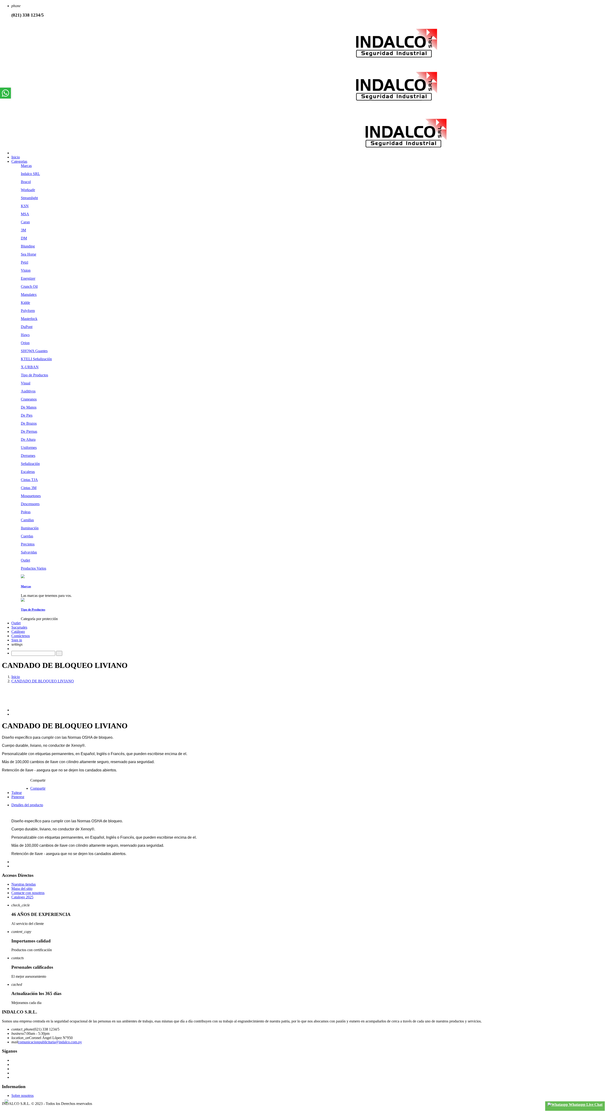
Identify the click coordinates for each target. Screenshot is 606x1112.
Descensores (30, 504)
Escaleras (28, 472)
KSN (25, 206)
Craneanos (29, 399)
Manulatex (29, 295)
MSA (25, 214)
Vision (26, 270)
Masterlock (29, 319)
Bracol (26, 182)
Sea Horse (28, 254)
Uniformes (29, 448)
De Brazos (29, 423)
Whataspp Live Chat (585, 1105)
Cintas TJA (29, 480)
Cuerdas (27, 536)
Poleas (26, 512)
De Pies (26, 415)
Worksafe (28, 190)
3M (23, 230)
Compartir (37, 788)
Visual (25, 383)
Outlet (25, 560)
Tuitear (16, 793)
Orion (25, 343)
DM (24, 238)
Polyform (28, 311)
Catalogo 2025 (22, 897)
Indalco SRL (30, 174)
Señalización (30, 464)
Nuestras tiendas (23, 884)
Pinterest (17, 797)
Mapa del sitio (21, 889)
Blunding (28, 246)
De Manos (28, 407)
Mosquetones (31, 496)
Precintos (28, 544)
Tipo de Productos (34, 375)
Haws (25, 335)
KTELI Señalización (36, 359)
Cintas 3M (28, 488)
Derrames (28, 456)
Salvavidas (29, 552)
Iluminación (30, 528)
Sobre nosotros (22, 1096)
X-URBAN (30, 367)
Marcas (26, 166)
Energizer (28, 278)
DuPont (26, 327)
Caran (25, 222)
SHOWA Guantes (34, 351)
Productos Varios (33, 568)
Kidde (25, 303)
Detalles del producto (27, 805)
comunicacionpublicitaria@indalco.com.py (50, 1042)
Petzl (24, 262)
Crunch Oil (29, 286)
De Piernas (29, 431)
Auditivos (28, 391)
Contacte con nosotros (28, 893)
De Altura (28, 439)
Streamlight (29, 198)
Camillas (27, 520)
